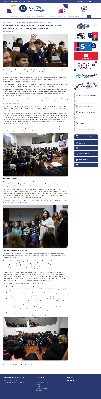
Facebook (25, 364)
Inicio (4, 22)
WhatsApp (15, 364)
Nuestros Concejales (42, 383)
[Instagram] (96, 2)
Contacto (61, 16)
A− (78, 1)
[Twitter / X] (93, 2)
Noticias (27, 16)
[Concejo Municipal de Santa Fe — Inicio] (50, 8)
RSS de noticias (40, 390)
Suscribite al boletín (41, 388)
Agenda (52, 16)
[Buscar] (89, 16)
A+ (81, 1)
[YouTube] (87, 2)
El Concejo (39, 381)
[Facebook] (90, 2)
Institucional (16, 16)
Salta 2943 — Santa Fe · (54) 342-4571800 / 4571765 (17, 1)
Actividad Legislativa (39, 16)
